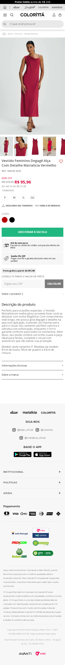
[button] (5, 15)
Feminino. (18, 34)
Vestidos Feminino (31, 34)
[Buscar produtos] (5, 24)
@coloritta (47, 429)
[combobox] (32, 24)
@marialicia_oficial (35, 437)
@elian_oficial (25, 429)
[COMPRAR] (32, 232)
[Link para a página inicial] (4, 33)
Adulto (10, 34)
